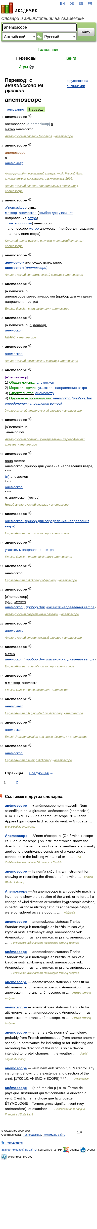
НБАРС (10, 337)
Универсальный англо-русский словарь (33, 410)
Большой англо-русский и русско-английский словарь (43, 241)
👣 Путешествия (12, 1142)
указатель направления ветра (62, 388)
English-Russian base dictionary (27, 690)
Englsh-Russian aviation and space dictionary (36, 737)
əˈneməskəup (16, 207)
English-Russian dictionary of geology (30, 580)
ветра (32, 218)
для (55, 213)
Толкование (14, 109)
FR (90, 3)
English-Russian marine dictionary (28, 557)
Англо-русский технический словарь (31, 361)
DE (71, 3)
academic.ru (19, 7)
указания (66, 213)
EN (62, 3)
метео (34, 228)
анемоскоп (28, 213)
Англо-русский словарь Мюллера (28, 136)
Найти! (86, 32)
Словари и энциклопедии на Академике (42, 18)
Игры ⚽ (26, 67)
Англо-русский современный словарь (31, 614)
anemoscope (64, 136)
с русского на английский (77, 83)
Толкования (48, 49)
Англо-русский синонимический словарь (33, 275)
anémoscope (16, 805)
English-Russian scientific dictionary (29, 666)
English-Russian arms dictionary (27, 533)
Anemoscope (16, 836)
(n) (7, 476)
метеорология (20, 223)
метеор (11, 213)
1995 (68, 178)
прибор (45, 213)
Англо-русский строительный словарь (33, 637)
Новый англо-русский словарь (26, 504)
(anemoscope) (36, 268)
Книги (71, 58)
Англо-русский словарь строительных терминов (40, 186)
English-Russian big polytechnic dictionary (33, 713)
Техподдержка (32, 1134)
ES (81, 3)
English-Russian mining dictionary (28, 760)
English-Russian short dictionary (27, 308)
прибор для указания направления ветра (60, 607)
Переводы (26, 58)
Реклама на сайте (54, 1134)
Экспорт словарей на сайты (19, 1149)
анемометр (14, 163)
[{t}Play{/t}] (30, 116)
